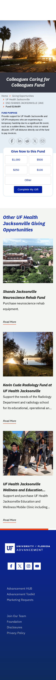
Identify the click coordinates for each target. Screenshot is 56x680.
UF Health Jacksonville (18, 99)
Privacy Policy (16, 633)
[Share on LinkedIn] (20, 142)
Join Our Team (16, 616)
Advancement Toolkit (21, 594)
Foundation (14, 622)
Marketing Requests (20, 600)
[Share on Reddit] (28, 142)
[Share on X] (35, 142)
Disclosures (14, 627)
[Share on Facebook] (12, 142)
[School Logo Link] (26, 548)
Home (4, 95)
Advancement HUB (19, 588)
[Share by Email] (43, 142)
